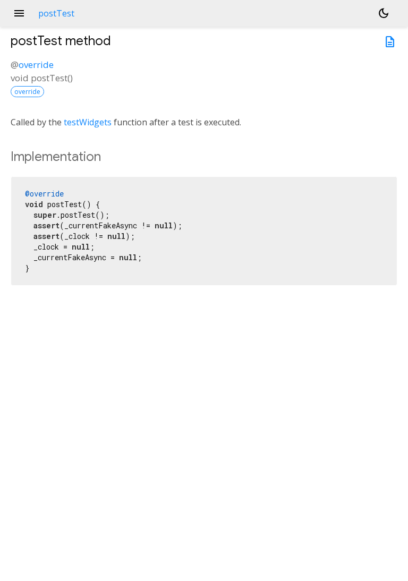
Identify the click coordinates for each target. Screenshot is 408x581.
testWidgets (88, 122)
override (36, 64)
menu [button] (19, 13)
